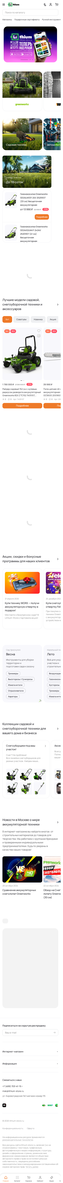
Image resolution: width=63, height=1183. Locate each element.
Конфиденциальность (12, 1128)
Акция (53, 319)
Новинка (38, 319)
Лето (50, 654)
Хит (7, 319)
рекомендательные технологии (17, 1139)
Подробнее (42, 216)
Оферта (30, 1128)
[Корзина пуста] (56, 4)
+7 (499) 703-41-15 (11, 1086)
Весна (10, 654)
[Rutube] (4, 1105)
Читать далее (32, 1166)
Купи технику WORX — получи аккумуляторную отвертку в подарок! (22, 606)
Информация (9, 1063)
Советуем (21, 319)
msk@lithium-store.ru (13, 1091)
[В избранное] (38, 330)
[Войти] (50, 4)
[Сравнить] (38, 335)
